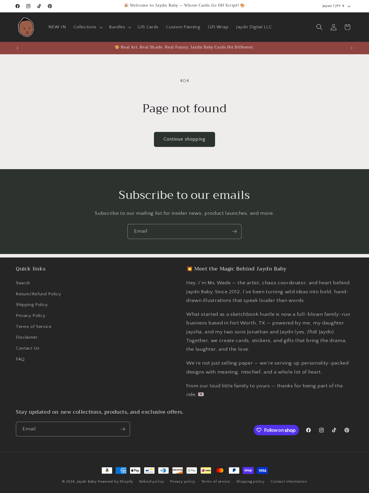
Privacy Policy (30, 315)
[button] (87, 27)
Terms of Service (34, 326)
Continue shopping (184, 139)
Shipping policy (250, 481)
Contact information (289, 481)
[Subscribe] (234, 231)
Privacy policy (182, 481)
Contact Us (27, 348)
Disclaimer (27, 337)
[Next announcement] (351, 48)
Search (23, 283)
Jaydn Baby (87, 481)
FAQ (20, 359)
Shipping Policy (32, 304)
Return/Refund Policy (38, 294)
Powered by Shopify (115, 481)
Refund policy (151, 481)
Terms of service (216, 481)
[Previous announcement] (17, 48)
